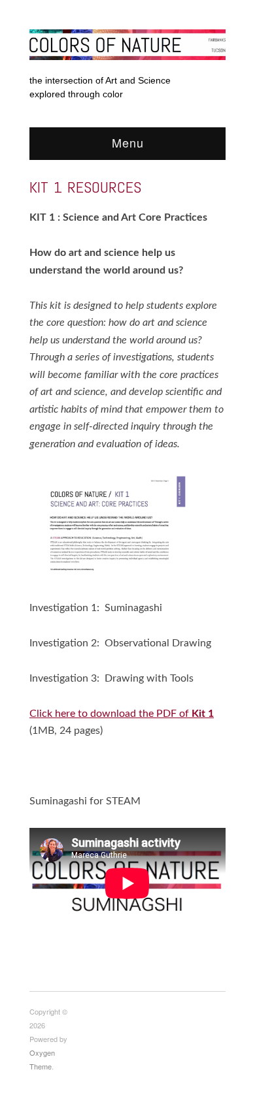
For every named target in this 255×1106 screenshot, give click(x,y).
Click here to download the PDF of (121, 713)
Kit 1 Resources (85, 187)
